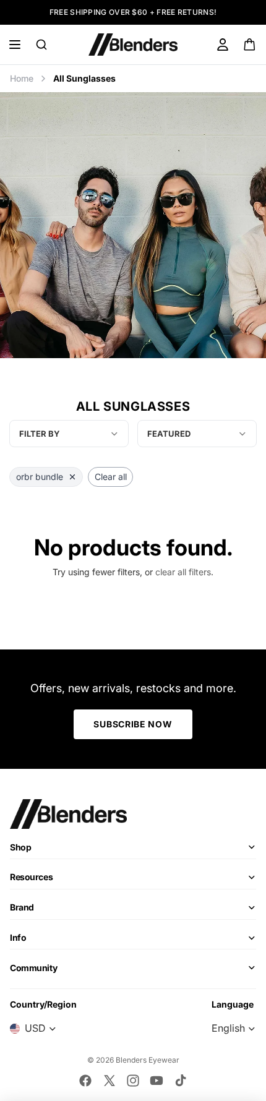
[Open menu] (14, 44)
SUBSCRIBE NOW (132, 724)
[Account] (223, 44)
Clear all (111, 476)
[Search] (41, 44)
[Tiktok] (180, 1080)
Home (21, 78)
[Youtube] (156, 1080)
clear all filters (183, 572)
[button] (197, 433)
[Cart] (250, 44)
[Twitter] (109, 1080)
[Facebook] (85, 1080)
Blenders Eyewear (147, 1060)
